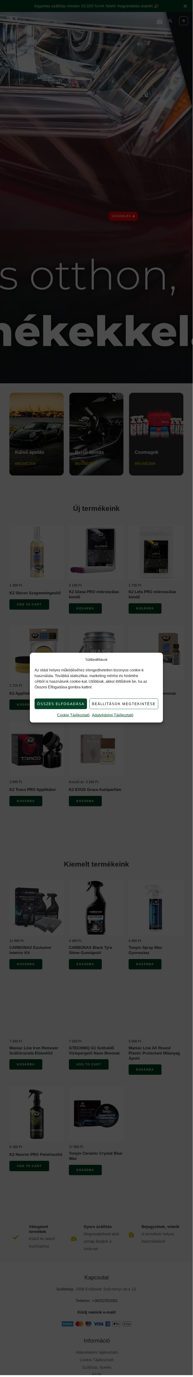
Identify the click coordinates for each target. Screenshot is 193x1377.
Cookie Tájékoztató (73, 715)
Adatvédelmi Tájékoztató (112, 715)
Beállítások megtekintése (124, 704)
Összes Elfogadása (60, 704)
